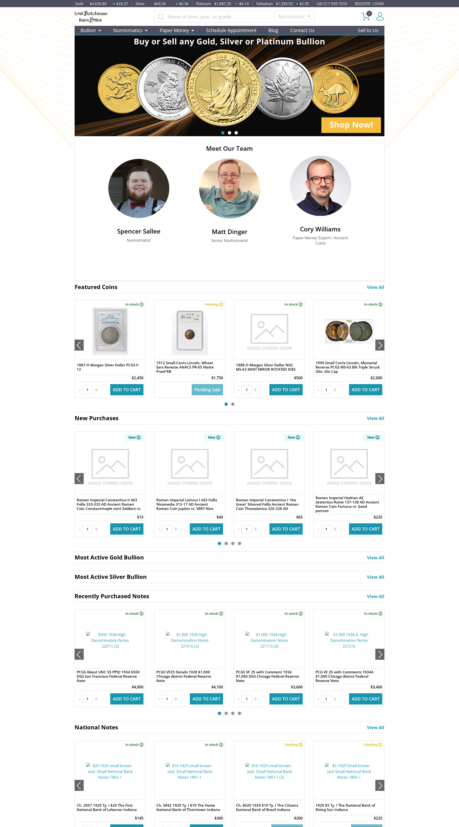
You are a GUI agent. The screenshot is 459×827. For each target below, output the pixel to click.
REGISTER (362, 3)
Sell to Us (368, 30)
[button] (222, 132)
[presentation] (79, 345)
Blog (273, 30)
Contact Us (302, 30)
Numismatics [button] (127, 30)
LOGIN (378, 3)
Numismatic (292, 16)
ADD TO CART (127, 389)
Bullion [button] (88, 30)
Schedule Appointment (231, 30)
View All (375, 287)
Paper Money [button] (174, 30)
